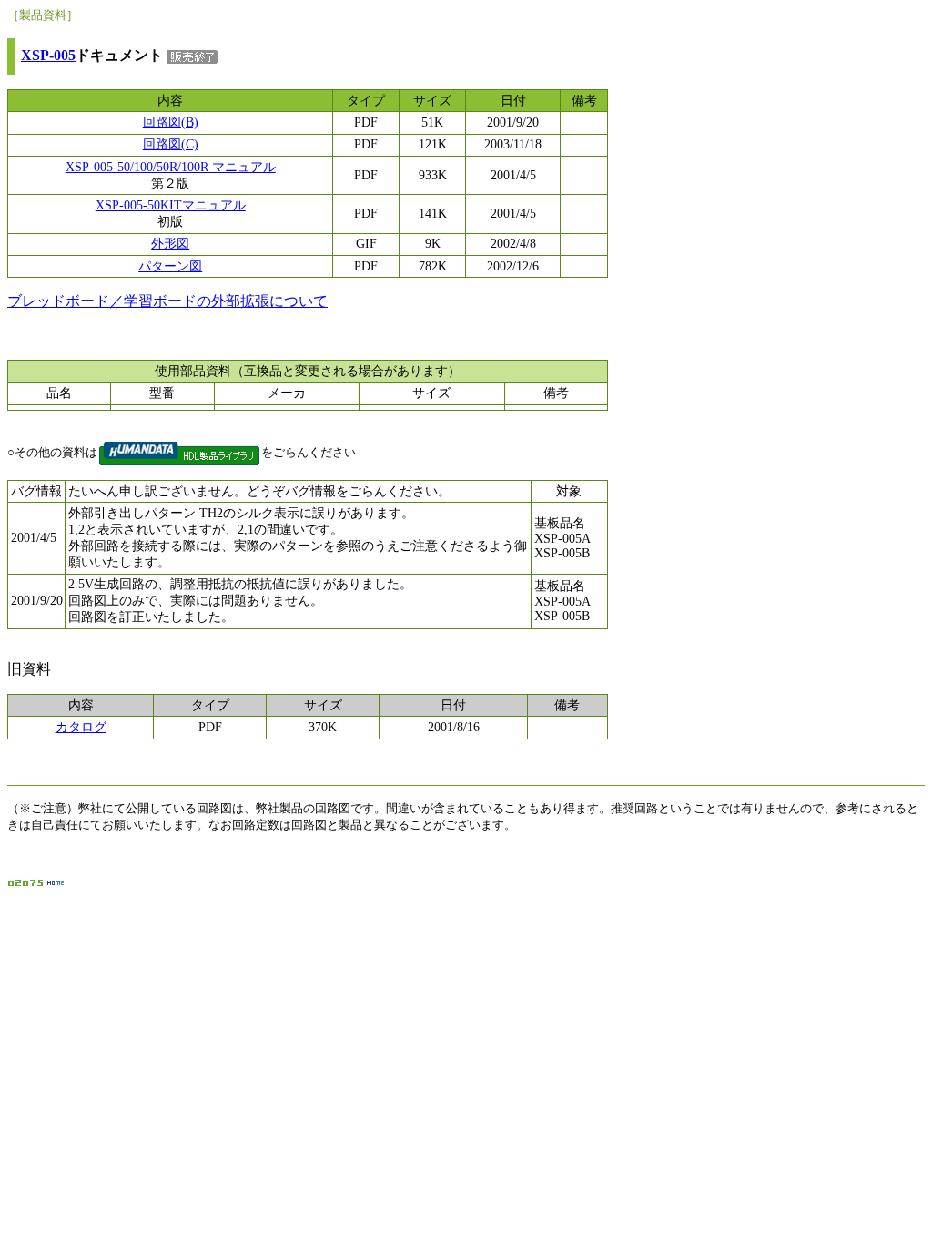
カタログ (81, 727)
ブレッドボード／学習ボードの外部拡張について (167, 301)
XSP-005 (48, 55)
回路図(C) (170, 144)
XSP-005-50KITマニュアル (171, 205)
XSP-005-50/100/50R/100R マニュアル (171, 167)
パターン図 (170, 266)
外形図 (170, 243)
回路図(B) (170, 122)
